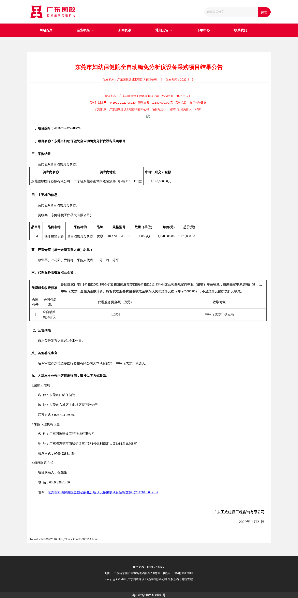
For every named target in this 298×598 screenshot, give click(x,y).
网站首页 (46, 30)
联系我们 (240, 30)
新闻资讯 (124, 30)
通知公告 (161, 30)
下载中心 (203, 30)
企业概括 (83, 30)
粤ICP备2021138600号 (149, 595)
